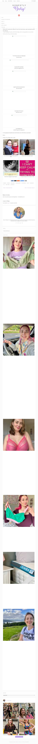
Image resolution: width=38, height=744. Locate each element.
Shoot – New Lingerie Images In (30, 187)
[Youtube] (20, 223)
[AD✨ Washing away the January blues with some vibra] (27, 727)
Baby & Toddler (3, 25)
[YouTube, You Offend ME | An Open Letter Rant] (18, 510)
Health (2, 21)
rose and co (12, 184)
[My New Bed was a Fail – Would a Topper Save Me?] (18, 567)
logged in (8, 202)
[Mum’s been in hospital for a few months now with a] (27, 711)
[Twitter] (18, 223)
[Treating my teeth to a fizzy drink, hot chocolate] (11, 727)
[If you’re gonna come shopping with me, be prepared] (11, 711)
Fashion (2, 23)
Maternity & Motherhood (5, 19)
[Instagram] (22, 223)
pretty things (7, 184)
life (3, 184)
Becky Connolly (6, 195)
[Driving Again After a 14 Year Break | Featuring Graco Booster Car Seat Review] (18, 339)
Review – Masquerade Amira (7, 187)
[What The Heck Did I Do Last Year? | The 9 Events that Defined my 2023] (18, 624)
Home (2, 17)
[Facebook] (16, 223)
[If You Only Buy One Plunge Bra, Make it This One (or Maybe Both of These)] (18, 252)
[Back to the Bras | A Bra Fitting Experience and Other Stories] (18, 434)
